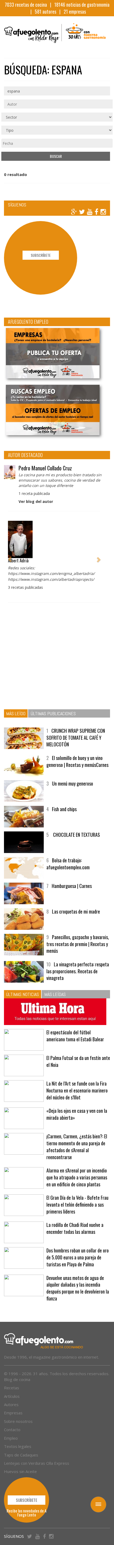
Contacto (12, 1429)
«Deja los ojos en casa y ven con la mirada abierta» (76, 1114)
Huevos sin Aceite (20, 1471)
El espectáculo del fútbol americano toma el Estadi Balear (75, 1036)
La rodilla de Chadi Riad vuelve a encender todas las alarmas (74, 1228)
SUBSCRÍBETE (41, 255)
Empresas (13, 1412)
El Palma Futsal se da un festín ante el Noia (78, 1061)
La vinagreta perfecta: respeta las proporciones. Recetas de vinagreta (77, 971)
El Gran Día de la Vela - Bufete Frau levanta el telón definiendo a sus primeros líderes (77, 1204)
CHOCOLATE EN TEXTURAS (76, 834)
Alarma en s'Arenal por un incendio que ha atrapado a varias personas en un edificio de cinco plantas (76, 1177)
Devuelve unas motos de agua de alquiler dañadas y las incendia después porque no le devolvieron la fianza (77, 1288)
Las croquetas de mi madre (76, 911)
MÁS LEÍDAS (55, 994)
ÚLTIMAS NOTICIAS (22, 994)
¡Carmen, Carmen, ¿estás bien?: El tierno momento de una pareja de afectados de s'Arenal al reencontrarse (76, 1146)
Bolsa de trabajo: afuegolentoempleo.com (68, 864)
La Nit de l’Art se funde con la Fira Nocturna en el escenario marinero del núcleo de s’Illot (77, 1090)
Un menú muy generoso (72, 783)
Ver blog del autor (36, 501)
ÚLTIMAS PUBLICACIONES (53, 713)
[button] (10, 557)
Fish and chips (64, 809)
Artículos (12, 1396)
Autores (11, 1404)
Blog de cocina (17, 1379)
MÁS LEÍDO (15, 713)
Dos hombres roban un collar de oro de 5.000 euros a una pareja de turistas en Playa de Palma (77, 1257)
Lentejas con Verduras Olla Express (36, 1463)
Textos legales (17, 1446)
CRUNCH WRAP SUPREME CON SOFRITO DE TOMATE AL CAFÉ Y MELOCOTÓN (75, 737)
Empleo (11, 1438)
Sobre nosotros (18, 1421)
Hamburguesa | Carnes (72, 885)
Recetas (11, 1387)
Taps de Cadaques (21, 1455)
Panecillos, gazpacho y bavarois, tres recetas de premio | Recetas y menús (77, 944)
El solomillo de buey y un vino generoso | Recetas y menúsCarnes (77, 761)
